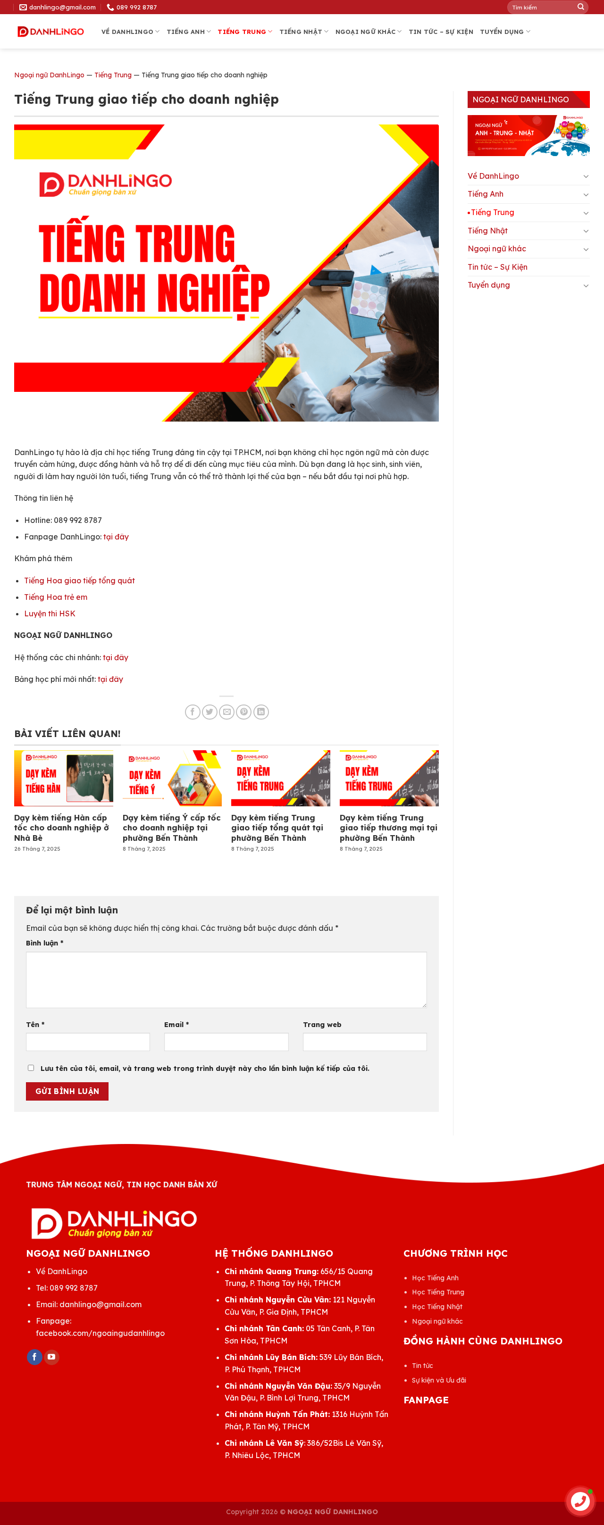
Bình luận (44, 943)
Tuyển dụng (502, 31)
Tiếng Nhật (301, 31)
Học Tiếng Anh (435, 1278)
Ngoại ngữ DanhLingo (49, 75)
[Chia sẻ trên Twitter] (210, 712)
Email (176, 1024)
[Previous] (30, 794)
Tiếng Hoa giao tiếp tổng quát (79, 580)
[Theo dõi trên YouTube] (51, 1358)
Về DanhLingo (127, 31)
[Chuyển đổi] (586, 176)
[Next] (422, 794)
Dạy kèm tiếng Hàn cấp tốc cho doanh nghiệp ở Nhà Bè (61, 827)
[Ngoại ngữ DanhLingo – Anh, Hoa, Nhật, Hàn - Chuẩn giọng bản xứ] (50, 32)
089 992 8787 (74, 1288)
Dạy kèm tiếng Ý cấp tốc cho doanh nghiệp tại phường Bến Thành (172, 827)
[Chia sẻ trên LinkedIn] (261, 712)
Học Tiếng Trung (438, 1292)
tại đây (116, 536)
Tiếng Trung (242, 31)
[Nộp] (581, 7)
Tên (35, 1024)
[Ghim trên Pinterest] (244, 712)
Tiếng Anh (186, 31)
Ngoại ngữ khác (366, 31)
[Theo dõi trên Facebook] (34, 1357)
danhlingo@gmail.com (100, 1304)
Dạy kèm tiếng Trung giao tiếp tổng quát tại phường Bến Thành (277, 827)
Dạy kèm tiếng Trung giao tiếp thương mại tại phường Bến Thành (388, 827)
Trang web (322, 1024)
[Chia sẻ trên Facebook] (193, 712)
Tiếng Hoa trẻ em (55, 597)
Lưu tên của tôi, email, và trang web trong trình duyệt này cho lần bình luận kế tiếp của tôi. (205, 1068)
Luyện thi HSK (50, 613)
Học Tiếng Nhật (437, 1306)
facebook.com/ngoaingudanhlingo (100, 1333)
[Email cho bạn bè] (227, 712)
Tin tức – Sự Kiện (441, 31)
